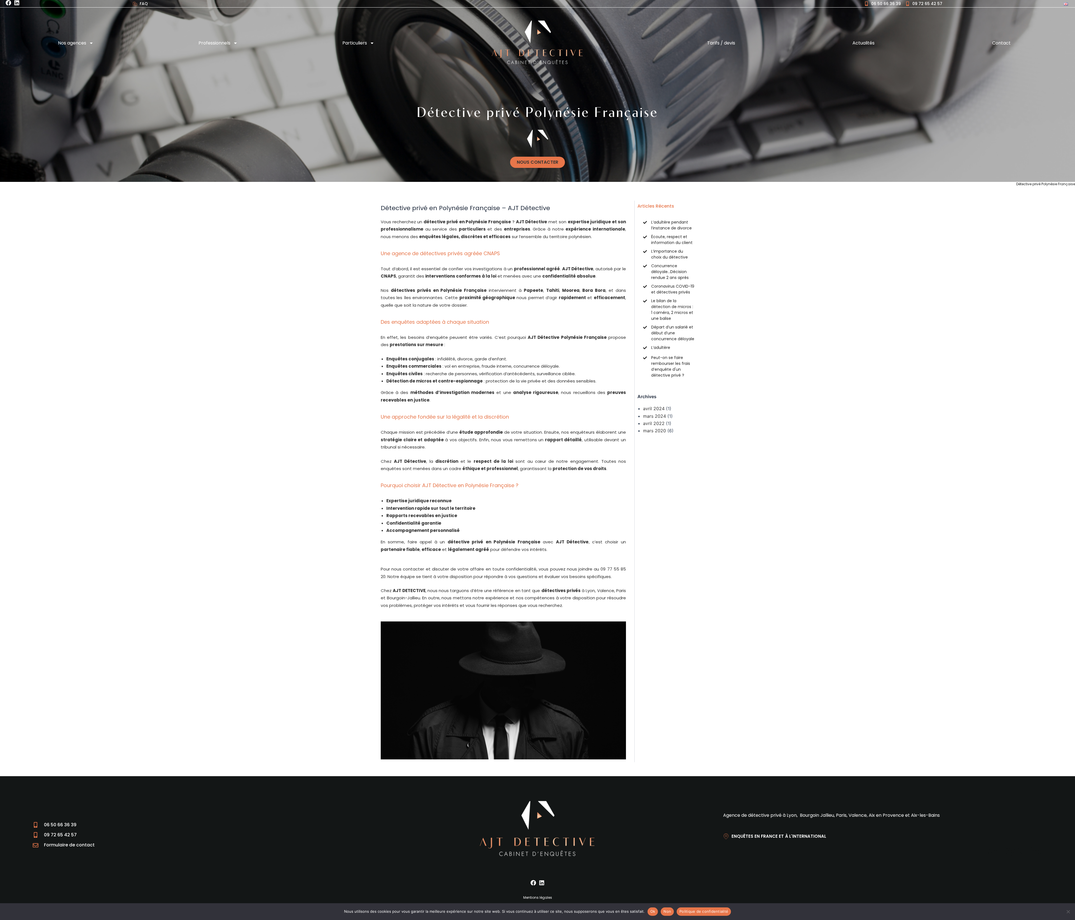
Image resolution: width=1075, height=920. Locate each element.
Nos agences (72, 43)
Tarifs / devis (721, 43)
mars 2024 (654, 416)
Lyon (590, 590)
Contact (1001, 43)
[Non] (1068, 911)
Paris (621, 590)
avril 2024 (654, 408)
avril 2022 (654, 423)
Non (667, 911)
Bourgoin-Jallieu (403, 598)
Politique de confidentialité (703, 911)
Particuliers (354, 43)
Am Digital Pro (1015, 852)
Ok (652, 911)
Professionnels (214, 43)
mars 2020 (654, 430)
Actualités (863, 43)
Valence (605, 590)
